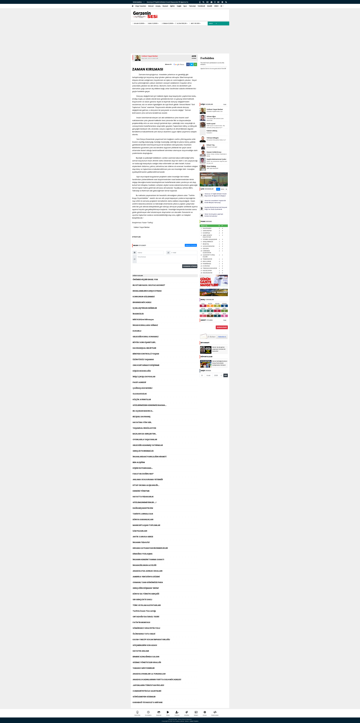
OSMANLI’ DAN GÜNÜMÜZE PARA (148, 582)
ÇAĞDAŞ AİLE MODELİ (142, 388)
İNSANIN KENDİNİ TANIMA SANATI (148, 559)
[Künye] (222, 1)
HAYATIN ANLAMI (141, 651)
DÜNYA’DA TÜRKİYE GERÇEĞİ (146, 593)
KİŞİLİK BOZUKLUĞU (142, 371)
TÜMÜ (224, 104)
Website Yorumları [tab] (191, 245)
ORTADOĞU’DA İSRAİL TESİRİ (146, 616)
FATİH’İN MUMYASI (141, 622)
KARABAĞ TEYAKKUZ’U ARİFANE (147, 702)
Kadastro (209, 133)
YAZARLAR (201, 6)
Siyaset (165, 6)
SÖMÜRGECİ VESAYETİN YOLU (146, 628)
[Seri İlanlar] (214, 1)
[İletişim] (207, 1)
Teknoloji (192, 6)
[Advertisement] (180, 39)
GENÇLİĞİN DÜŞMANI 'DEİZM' (146, 588)
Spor (185, 6)
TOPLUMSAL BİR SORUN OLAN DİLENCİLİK (215, 119)
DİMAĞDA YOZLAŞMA (143, 553)
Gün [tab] (218, 189)
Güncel (150, 6)
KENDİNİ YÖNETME (141, 491)
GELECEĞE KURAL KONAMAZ (146, 336)
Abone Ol (168, 64)
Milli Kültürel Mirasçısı (143, 319)
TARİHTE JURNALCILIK (143, 513)
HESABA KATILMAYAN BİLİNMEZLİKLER (150, 548)
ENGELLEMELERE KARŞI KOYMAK (147, 291)
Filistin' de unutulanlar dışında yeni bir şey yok (217, 162)
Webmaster (215, 715)
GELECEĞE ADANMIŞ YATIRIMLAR (148, 445)
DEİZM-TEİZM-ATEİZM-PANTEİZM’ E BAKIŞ (217, 155)
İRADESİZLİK (138, 313)
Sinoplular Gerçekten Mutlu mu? (216, 140)
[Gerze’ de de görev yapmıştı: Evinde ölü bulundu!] (205, 350)
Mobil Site (137, 715)
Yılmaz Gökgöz (213, 138)
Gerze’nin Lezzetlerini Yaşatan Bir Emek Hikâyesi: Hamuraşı (213, 202)
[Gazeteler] (218, 1)
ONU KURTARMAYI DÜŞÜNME (146, 365)
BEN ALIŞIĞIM (139, 462)
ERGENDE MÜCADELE (142, 302)
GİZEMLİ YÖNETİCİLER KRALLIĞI (147, 662)
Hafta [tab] (222, 189)
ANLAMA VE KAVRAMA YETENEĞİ (148, 479)
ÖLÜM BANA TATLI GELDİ (144, 633)
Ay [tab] (226, 189)
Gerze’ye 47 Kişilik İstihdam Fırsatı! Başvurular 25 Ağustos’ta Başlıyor (214, 195)
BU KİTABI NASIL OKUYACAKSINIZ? (149, 285)
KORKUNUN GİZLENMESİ (144, 296)
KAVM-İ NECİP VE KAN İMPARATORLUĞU (151, 639)
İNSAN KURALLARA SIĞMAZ (145, 325)
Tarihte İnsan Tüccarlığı (144, 611)
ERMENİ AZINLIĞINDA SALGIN (146, 656)
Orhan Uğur (211, 116)
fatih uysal (211, 124)
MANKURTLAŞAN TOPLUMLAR (146, 525)
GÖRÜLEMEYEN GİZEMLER (144, 696)
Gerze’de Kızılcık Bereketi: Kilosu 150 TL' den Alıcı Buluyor (166, 2)
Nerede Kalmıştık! (212, 147)
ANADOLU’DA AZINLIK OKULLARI (147, 571)
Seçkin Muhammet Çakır (216, 159)
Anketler (186, 715)
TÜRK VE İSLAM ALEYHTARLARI (147, 605)
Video (168, 715)
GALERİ (209, 6)
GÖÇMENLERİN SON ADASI (145, 645)
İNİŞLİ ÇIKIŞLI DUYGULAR (144, 376)
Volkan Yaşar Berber (215, 109)
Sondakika (148, 715)
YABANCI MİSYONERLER (144, 668)
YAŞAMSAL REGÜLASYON (144, 428)
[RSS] (226, 1)
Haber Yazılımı (194, 721)
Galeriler (158, 715)
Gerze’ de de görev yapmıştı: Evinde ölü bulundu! (212, 215)
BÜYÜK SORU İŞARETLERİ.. (144, 342)
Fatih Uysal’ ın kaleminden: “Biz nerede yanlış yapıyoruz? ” (216, 126)
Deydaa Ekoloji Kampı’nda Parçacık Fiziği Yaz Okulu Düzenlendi (214, 208)
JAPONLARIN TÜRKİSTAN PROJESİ (148, 685)
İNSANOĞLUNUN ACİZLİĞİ (144, 565)
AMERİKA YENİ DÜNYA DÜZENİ (146, 576)
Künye (205, 715)
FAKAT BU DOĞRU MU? (143, 473)
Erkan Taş (210, 145)
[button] (222, 6)
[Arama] (203, 1)
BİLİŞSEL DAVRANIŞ (141, 416)
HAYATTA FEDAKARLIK (143, 496)
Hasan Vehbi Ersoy (214, 152)
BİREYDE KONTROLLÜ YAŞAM (146, 353)
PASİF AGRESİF (139, 382)
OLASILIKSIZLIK (140, 393)
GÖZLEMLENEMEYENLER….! (144, 502)
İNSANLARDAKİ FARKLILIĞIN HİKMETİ (149, 456)
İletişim (196, 715)
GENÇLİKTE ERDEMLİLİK (143, 451)
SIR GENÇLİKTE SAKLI (142, 599)
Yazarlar (177, 715)
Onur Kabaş (211, 166)
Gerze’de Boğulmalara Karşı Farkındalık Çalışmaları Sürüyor (219, 363)
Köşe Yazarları (140, 6)
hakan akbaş (212, 131)
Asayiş (158, 6)
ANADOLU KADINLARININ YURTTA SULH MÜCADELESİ (157, 679)
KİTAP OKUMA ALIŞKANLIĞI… (146, 485)
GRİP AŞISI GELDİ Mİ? (212, 168)
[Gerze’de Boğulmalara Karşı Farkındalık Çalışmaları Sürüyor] (205, 364)
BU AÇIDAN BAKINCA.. (143, 411)
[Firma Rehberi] (211, 1)
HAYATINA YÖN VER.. (142, 422)
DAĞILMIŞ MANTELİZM (143, 508)
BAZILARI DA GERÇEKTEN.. (144, 433)
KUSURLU (137, 331)
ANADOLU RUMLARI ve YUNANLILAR (149, 674)
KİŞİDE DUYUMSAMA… (143, 468)
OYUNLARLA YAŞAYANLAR (145, 439)
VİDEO (216, 6)
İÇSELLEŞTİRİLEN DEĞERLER (145, 308)
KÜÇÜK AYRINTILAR (142, 399)
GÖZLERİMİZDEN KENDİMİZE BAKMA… (149, 405)
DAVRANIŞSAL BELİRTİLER (144, 348)
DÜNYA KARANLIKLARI (143, 519)
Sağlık (179, 6)
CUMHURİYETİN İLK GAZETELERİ (147, 691)
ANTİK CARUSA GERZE (143, 536)
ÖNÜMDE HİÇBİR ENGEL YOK (145, 279)
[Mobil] (199, 1)
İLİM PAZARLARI (140, 531)
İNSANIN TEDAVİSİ (141, 542)
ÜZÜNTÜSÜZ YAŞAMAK (143, 359)
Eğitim (172, 6)
